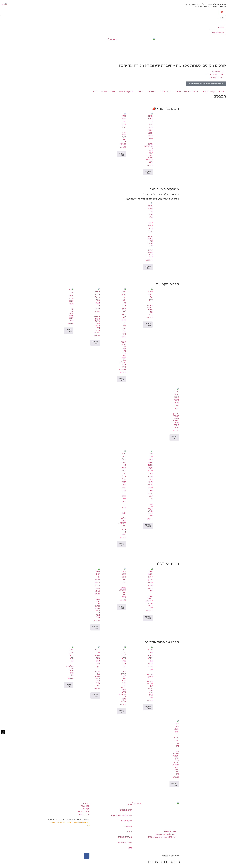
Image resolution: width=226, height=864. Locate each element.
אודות (221, 91)
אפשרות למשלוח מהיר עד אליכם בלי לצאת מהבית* (205, 4)
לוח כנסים (152, 91)
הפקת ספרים (166, 91)
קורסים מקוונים (208, 91)
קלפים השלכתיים (108, 91)
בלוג (94, 91)
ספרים (140, 91)
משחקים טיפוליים (126, 91)
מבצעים (220, 96)
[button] (222, 12)
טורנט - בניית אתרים (164, 861)
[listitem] (150, 144)
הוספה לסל (148, 172)
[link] (206, 83)
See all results (218, 32)
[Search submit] (223, 22)
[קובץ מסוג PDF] (3, 4)
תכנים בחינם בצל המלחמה (187, 91)
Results (221, 27)
